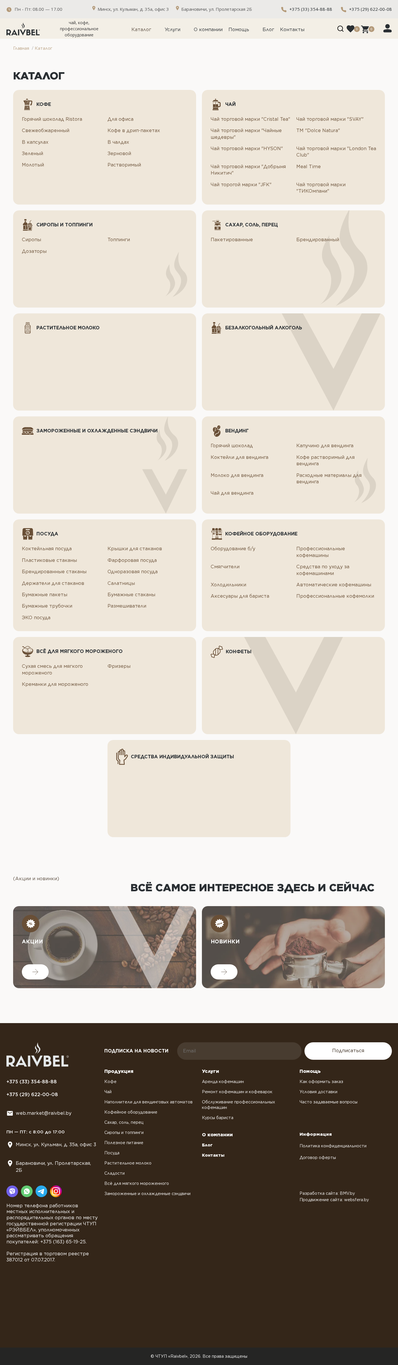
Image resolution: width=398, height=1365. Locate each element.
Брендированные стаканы (54, 571)
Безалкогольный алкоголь (263, 328)
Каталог (141, 29)
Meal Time (308, 166)
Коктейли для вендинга (239, 457)
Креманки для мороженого (55, 684)
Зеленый (32, 153)
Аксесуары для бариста (240, 596)
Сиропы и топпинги (64, 225)
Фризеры (119, 666)
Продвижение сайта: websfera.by (334, 1199)
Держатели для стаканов (53, 583)
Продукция (118, 1071)
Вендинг (237, 431)
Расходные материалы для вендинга (329, 478)
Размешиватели (127, 606)
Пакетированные (232, 239)
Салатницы (121, 583)
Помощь (238, 29)
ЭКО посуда (36, 617)
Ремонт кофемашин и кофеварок (237, 1091)
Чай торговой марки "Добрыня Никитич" (248, 170)
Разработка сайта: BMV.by (327, 1193)
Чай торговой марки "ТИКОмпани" (321, 188)
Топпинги (119, 239)
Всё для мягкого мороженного (136, 1183)
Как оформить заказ (321, 1081)
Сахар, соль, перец (251, 225)
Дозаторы (34, 251)
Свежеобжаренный (45, 130)
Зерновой (119, 153)
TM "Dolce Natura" (318, 130)
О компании (208, 29)
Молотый (33, 165)
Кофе (43, 104)
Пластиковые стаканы (49, 560)
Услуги (172, 29)
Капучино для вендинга (324, 445)
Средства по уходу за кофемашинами (322, 570)
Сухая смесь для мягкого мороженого (52, 669)
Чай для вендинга (232, 493)
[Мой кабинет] (387, 28)
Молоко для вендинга (237, 475)
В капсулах (35, 142)
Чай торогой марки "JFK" (241, 184)
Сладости (114, 1173)
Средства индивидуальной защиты (182, 756)
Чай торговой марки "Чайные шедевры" (246, 134)
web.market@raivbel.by (43, 1113)
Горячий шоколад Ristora (52, 119)
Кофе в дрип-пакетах (134, 130)
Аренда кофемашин (223, 1081)
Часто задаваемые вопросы (329, 1102)
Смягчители (225, 566)
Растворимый (124, 165)
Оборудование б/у (233, 548)
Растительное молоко (68, 328)
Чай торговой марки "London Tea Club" (336, 152)
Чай (230, 104)
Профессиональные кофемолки (335, 596)
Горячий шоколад (232, 445)
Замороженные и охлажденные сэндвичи (97, 431)
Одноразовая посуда (133, 571)
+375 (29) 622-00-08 (370, 9)
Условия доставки (318, 1091)
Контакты (292, 29)
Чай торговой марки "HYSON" (247, 148)
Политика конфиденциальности (333, 1146)
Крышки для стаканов (135, 548)
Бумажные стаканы (131, 594)
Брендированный (317, 239)
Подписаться (348, 1050)
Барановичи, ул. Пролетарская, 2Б (53, 1166)
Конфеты (238, 651)
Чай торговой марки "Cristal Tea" (250, 119)
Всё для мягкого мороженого (79, 651)
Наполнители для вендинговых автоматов (148, 1102)
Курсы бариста (217, 1117)
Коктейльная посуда (47, 548)
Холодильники (228, 584)
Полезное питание (123, 1142)
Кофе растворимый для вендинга (325, 460)
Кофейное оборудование (261, 534)
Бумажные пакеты (44, 594)
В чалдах (118, 142)
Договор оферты (318, 1157)
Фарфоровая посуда (132, 560)
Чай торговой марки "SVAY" (330, 119)
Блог (268, 29)
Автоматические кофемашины (333, 584)
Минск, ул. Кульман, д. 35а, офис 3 (56, 1144)
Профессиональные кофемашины (320, 552)
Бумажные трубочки (47, 606)
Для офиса (120, 119)
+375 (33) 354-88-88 (310, 9)
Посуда (47, 534)
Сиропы (31, 239)
